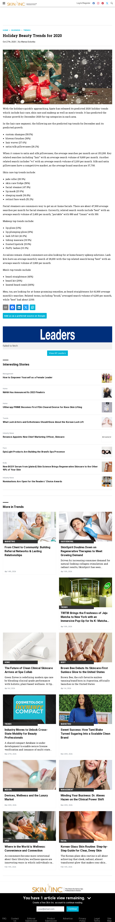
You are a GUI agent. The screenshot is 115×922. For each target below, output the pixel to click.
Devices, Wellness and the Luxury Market (26, 797)
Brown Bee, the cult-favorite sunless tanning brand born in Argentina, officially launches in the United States (85, 680)
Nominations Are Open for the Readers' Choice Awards (32, 481)
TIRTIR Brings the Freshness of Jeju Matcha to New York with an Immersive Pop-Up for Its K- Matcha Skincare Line (84, 617)
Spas (7, 841)
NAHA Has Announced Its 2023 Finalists (24, 392)
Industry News (8, 433)
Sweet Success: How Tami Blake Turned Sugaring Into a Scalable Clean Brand (85, 733)
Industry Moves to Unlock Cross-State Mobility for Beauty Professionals (26, 733)
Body (5, 463)
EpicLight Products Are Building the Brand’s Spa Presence (34, 451)
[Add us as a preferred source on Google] (32, 307)
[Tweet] (26, 307)
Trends (26, 30)
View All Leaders (57, 353)
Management (8, 374)
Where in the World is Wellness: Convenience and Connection (25, 848)
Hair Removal (67, 541)
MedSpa (8, 790)
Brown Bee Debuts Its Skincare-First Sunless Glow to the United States (84, 670)
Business (15, 30)
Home (5, 30)
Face (5, 448)
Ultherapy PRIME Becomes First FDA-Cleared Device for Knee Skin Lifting (42, 407)
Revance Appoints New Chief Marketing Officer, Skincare (34, 437)
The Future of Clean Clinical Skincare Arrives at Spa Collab (29, 670)
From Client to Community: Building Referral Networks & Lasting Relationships (27, 551)
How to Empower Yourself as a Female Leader (27, 377)
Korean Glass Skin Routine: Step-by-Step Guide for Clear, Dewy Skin (84, 848)
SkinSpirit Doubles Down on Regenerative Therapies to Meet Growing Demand (81, 551)
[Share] (12, 307)
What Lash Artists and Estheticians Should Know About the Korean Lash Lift (43, 422)
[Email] (5, 307)
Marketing (10, 541)
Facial (64, 841)
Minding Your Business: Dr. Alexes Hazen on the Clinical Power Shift (83, 797)
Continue (72, 909)
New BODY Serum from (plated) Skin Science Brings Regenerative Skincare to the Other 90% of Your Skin (50, 468)
